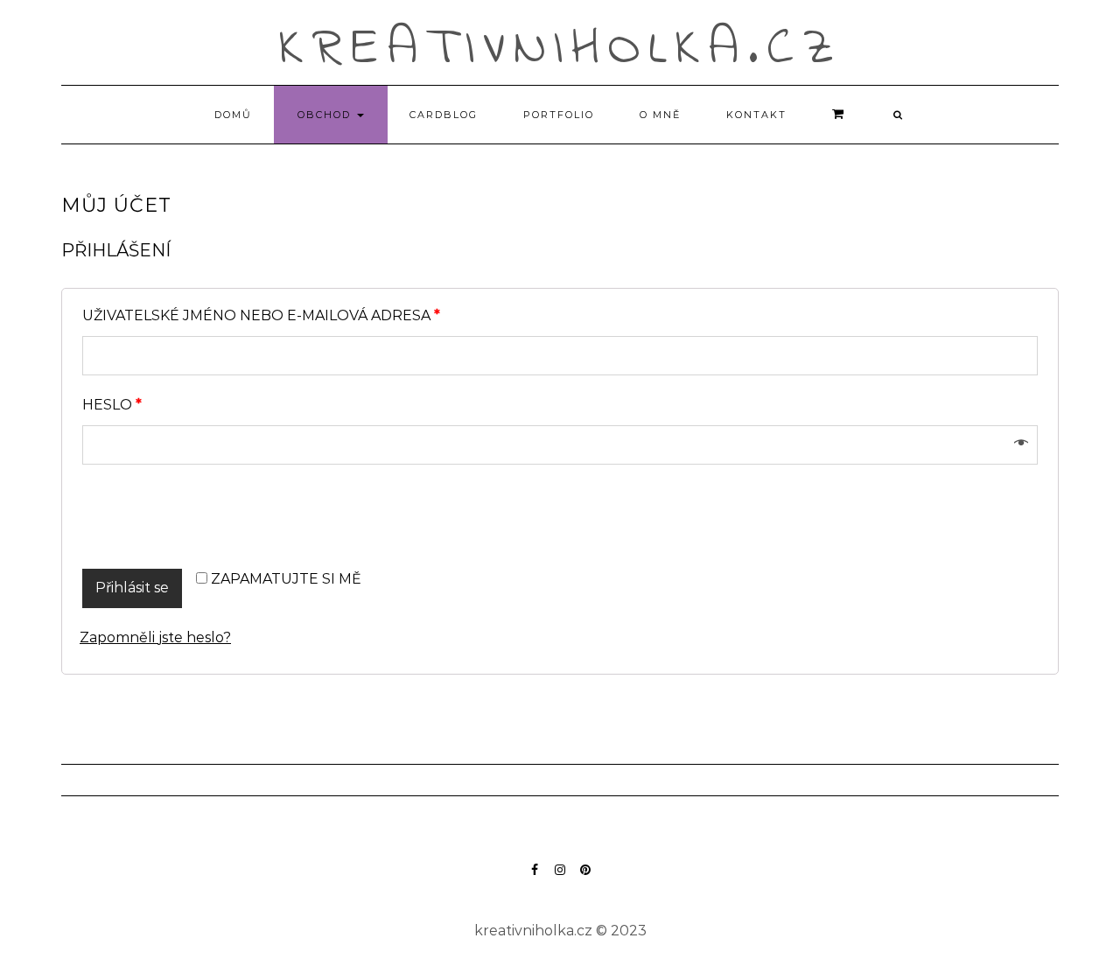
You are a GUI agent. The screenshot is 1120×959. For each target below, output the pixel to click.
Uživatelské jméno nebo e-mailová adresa (261, 316)
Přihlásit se (132, 587)
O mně (660, 114)
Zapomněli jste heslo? (155, 637)
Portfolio (558, 114)
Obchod (326, 114)
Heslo (112, 405)
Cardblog (444, 114)
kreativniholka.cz (560, 49)
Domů (233, 114)
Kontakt (756, 114)
